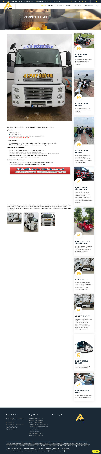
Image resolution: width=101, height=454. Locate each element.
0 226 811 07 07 (76, 1)
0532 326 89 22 (56, 1)
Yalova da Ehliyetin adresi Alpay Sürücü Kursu (18, 451)
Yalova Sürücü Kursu (12, 445)
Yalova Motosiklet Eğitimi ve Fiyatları (29, 445)
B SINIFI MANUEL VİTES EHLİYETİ (39, 425)
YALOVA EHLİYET (27, 443)
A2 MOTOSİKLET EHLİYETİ (37, 422)
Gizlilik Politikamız (11, 430)
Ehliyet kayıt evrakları (81, 443)
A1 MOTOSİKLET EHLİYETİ (37, 420)
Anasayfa (43, 5)
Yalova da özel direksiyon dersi (61, 448)
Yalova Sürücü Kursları (29, 448)
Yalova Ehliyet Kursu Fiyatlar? (39, 451)
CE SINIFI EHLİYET (35, 431)
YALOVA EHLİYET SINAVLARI (41, 443)
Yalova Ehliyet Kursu (69, 443)
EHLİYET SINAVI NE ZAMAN (14, 443)
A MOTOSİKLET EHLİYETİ (36, 418)
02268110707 (16, 133)
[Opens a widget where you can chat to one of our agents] (96, 451)
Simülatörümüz (88, 5)
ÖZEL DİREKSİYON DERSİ (36, 435)
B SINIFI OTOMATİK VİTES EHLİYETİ (39, 427)
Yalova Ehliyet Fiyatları (70, 445)
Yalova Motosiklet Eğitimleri (14, 448)
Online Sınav (77, 5)
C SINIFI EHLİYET (34, 429)
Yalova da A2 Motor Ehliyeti (44, 448)
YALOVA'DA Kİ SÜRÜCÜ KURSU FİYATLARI (51, 445)
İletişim (97, 5)
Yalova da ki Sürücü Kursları (56, 451)
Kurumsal (51, 5)
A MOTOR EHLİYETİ (56, 443)
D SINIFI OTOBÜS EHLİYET (37, 433)
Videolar (68, 5)
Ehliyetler (59, 5)
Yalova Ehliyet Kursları (83, 445)
